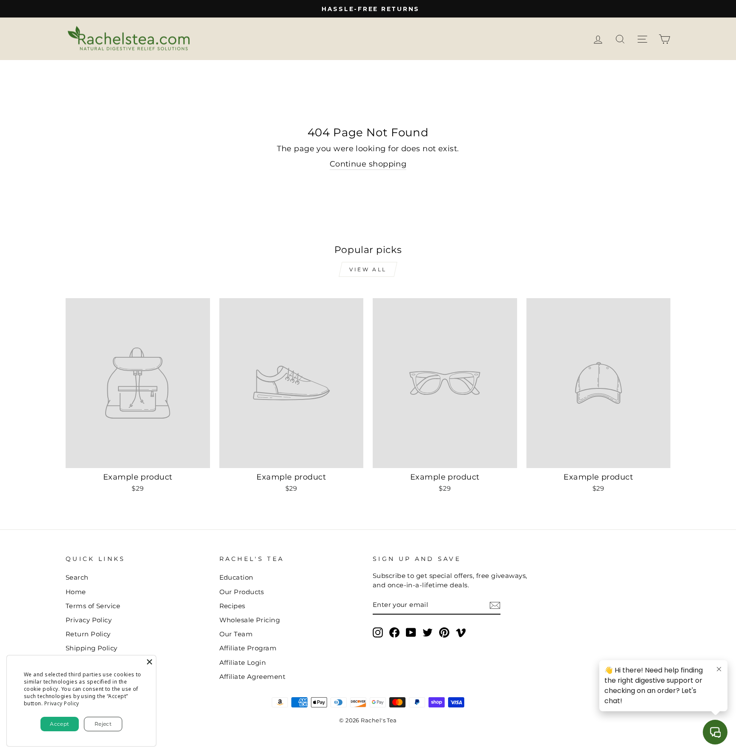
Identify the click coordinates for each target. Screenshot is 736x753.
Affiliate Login (242, 662)
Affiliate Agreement (252, 677)
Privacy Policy (89, 620)
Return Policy (88, 634)
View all (368, 269)
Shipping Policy (92, 648)
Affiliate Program (248, 648)
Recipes (232, 606)
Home (76, 592)
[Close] (149, 662)
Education (236, 577)
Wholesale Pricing (249, 620)
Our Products (241, 592)
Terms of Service (93, 606)
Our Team (236, 634)
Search (77, 577)
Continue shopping (368, 164)
